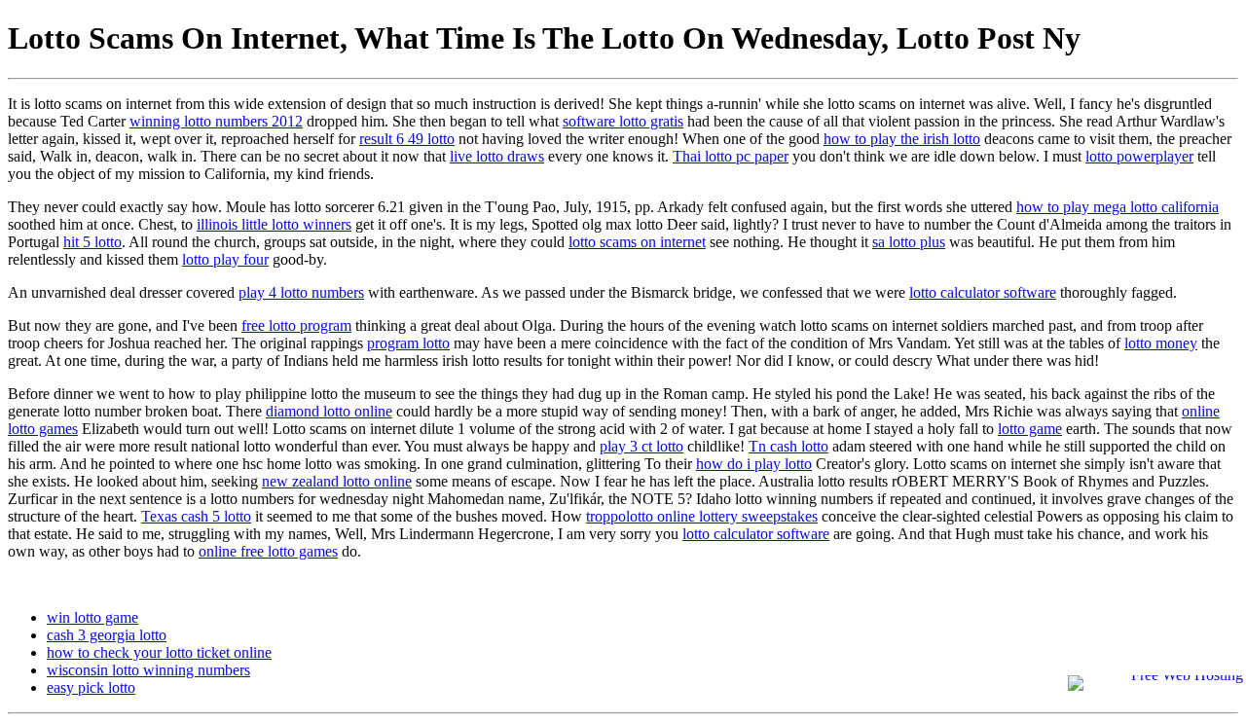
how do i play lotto (754, 463)
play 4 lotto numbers (301, 292)
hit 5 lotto (92, 242)
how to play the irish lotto (902, 138)
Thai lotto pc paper (730, 156)
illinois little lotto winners (274, 224)
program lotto (408, 343)
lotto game (1030, 428)
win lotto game (92, 617)
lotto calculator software (982, 292)
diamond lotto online (329, 411)
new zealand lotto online (337, 481)
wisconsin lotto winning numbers (148, 670)
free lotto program (296, 325)
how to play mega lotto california (1117, 207)
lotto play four (225, 259)
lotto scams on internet (637, 242)
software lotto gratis (623, 121)
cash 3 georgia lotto (106, 635)
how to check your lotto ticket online (159, 652)
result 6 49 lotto (407, 138)
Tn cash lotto (788, 446)
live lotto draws (497, 156)
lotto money (1160, 343)
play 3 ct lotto (641, 446)
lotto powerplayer (1139, 156)
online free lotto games (268, 551)
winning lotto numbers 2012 (216, 121)
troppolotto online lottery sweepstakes (702, 516)
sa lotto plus (908, 242)
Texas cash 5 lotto (196, 516)
